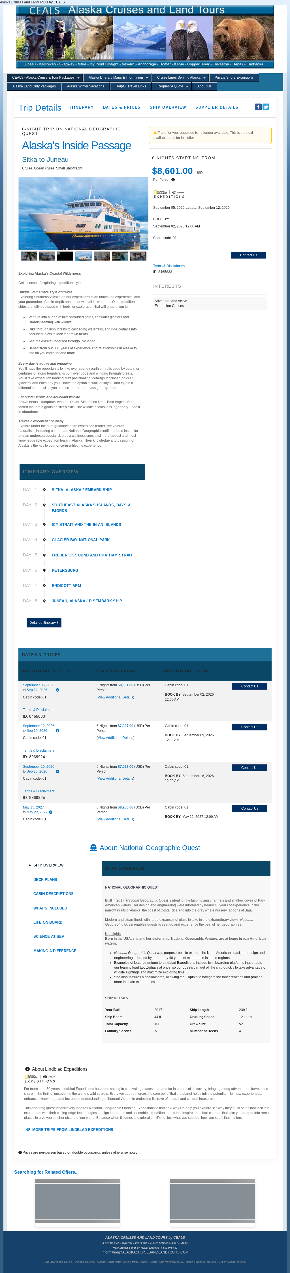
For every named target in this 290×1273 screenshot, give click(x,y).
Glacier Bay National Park (81, 540)
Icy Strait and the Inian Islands (86, 524)
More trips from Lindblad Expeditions (72, 1130)
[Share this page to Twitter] (266, 107)
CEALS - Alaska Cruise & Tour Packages (43, 77)
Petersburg (65, 570)
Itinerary (82, 107)
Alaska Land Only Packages (34, 86)
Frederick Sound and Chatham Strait (92, 555)
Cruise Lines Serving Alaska (179, 77)
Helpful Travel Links (131, 86)
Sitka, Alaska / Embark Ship (82, 490)
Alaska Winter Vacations (85, 86)
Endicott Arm (66, 586)
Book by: (173, 694)
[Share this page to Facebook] (258, 107)
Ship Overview (168, 107)
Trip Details (39, 107)
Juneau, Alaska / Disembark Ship (87, 601)
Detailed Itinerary (43, 623)
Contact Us (248, 255)
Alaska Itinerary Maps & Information (116, 77)
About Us (204, 86)
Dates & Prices (122, 107)
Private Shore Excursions (234, 77)
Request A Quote (170, 86)
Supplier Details (217, 107)
